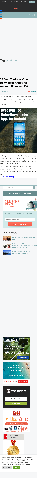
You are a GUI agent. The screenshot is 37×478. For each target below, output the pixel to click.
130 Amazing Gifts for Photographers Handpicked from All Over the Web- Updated (24, 245)
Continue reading (8, 177)
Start (32, 2)
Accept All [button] (16, 467)
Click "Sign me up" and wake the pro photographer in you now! (19, 214)
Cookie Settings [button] (7, 467)
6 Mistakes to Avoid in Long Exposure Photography (21, 252)
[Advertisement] (18, 36)
